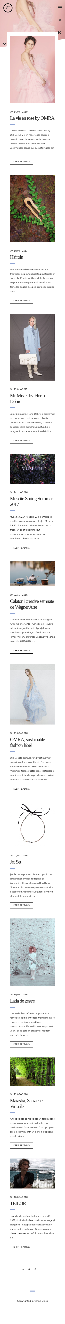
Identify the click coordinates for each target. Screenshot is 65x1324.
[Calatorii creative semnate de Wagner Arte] (32, 573)
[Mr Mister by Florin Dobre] (32, 347)
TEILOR (18, 1203)
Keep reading (22, 161)
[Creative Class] (7, 7)
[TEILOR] (32, 1173)
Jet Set (15, 862)
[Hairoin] (32, 208)
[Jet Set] (32, 824)
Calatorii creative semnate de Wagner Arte (32, 603)
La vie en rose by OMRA (32, 118)
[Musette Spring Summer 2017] (32, 469)
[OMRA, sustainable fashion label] (32, 694)
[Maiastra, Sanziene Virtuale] (32, 1071)
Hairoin (16, 257)
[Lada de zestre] (32, 952)
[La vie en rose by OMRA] (32, 69)
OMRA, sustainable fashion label (27, 742)
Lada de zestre (22, 1001)
